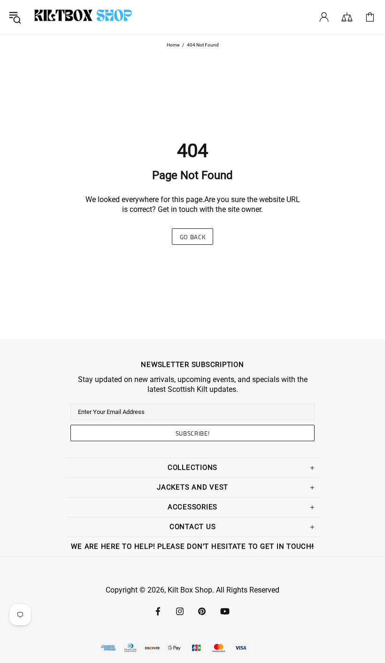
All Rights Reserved (247, 589)
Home (173, 44)
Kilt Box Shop (83, 17)
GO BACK (193, 237)
